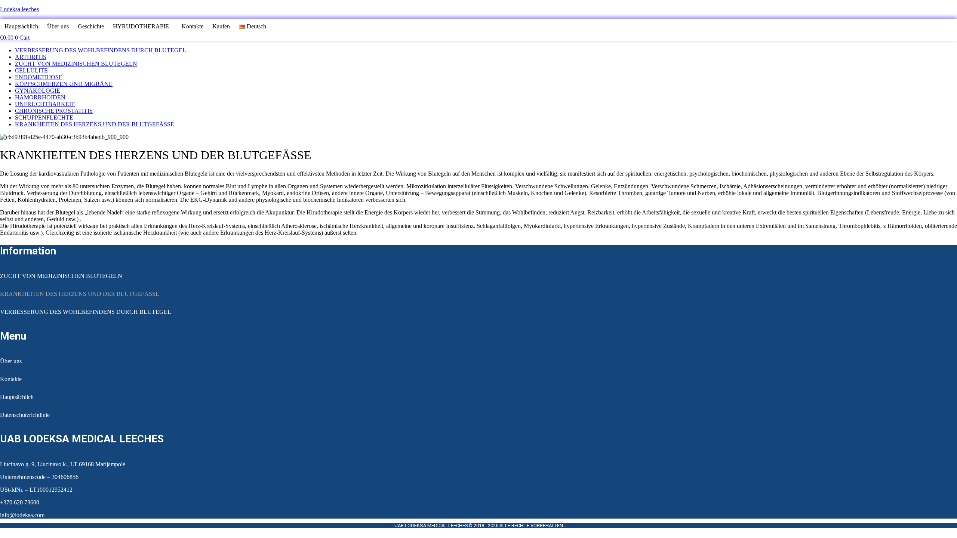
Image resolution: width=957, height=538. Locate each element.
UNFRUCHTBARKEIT (45, 104)
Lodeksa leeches (19, 9)
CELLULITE (31, 70)
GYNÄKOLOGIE (37, 90)
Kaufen (221, 26)
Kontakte (192, 26)
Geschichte (91, 26)
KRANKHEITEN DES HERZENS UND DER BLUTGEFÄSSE (94, 124)
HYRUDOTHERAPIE (141, 26)
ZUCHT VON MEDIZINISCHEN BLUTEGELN (76, 64)
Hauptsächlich (21, 26)
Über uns (58, 26)
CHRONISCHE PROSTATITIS (54, 111)
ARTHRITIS (30, 57)
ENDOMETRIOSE (38, 77)
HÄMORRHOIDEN (40, 97)
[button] (142, 26)
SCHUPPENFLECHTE (44, 117)
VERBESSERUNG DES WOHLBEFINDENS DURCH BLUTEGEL (100, 50)
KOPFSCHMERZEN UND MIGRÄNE (64, 84)
